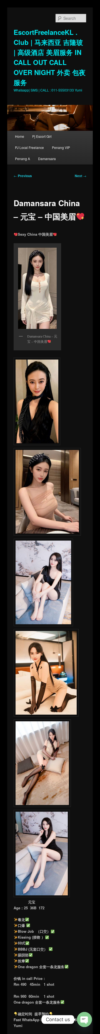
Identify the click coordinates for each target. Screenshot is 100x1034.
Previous (23, 175)
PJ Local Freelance (29, 147)
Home (19, 136)
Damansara (47, 158)
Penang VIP (61, 147)
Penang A (22, 158)
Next (80, 175)
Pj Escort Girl (42, 136)
